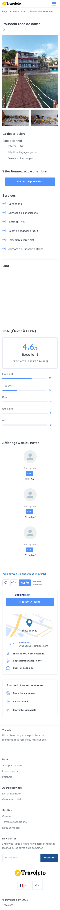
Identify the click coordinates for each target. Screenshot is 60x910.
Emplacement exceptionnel (27, 661)
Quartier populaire (23, 668)
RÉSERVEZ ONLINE (30, 602)
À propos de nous (12, 765)
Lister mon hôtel (11, 793)
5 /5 (29, 511)
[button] (13, 582)
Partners (7, 776)
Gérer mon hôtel (11, 799)
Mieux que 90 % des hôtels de (28, 653)
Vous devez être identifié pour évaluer (24, 573)
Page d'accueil (9, 11)
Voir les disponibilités (30, 181)
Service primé (20, 701)
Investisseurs (10, 771)
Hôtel (23, 11)
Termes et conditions (14, 821)
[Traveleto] (30, 873)
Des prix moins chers (24, 693)
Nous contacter (11, 827)
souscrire (49, 857)
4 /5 (29, 473)
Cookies (6, 816)
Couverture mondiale (24, 710)
